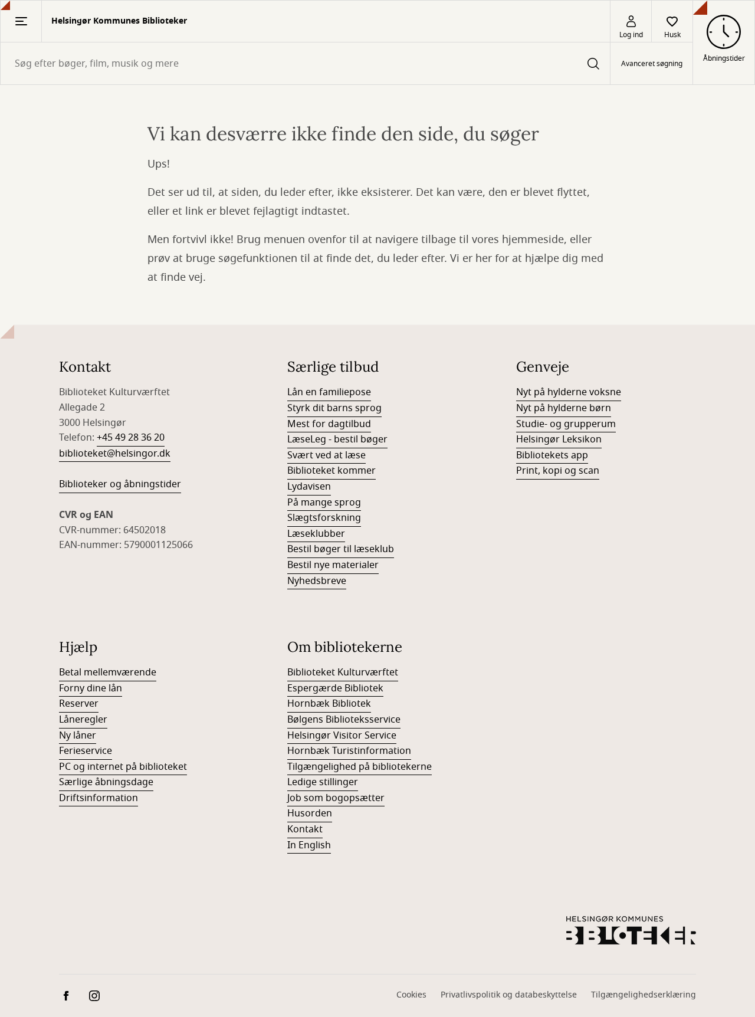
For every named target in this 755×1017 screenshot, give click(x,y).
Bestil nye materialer (333, 565)
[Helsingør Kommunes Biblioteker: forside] (631, 930)
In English (309, 845)
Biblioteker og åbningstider (120, 484)
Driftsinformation (98, 798)
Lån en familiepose (329, 392)
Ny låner (77, 736)
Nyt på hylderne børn (563, 408)
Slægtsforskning (324, 518)
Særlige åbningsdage (106, 782)
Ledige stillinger (322, 782)
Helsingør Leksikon (559, 439)
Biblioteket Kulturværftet (342, 672)
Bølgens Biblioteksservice (344, 720)
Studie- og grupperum (566, 424)
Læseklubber (316, 534)
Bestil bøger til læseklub (340, 549)
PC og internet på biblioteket (123, 767)
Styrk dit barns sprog (334, 408)
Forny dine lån (90, 688)
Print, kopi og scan (557, 471)
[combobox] (305, 63)
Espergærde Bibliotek (335, 688)
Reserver (79, 704)
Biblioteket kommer (331, 471)
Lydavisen (309, 487)
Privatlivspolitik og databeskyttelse (509, 995)
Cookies (411, 995)
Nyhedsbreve (316, 581)
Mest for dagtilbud (329, 424)
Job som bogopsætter (336, 798)
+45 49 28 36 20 (131, 438)
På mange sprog (324, 503)
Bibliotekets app (552, 455)
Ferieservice (85, 751)
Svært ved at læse (326, 455)
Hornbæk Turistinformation (349, 751)
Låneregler (83, 720)
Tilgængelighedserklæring (643, 995)
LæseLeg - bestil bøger (337, 439)
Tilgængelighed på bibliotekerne (359, 767)
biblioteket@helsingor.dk (114, 454)
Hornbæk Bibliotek (329, 704)
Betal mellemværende (107, 672)
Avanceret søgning (651, 63)
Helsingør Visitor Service (341, 736)
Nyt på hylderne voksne (568, 392)
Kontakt (305, 829)
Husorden (309, 813)
